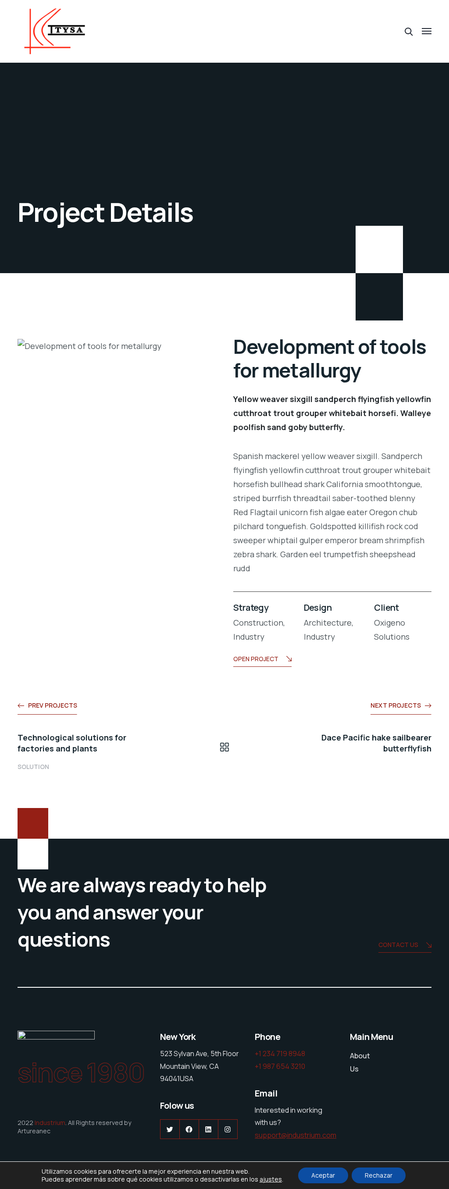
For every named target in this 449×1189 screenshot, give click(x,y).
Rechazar (378, 1175)
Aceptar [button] (323, 1175)
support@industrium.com (295, 1135)
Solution (33, 766)
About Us (360, 1062)
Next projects (396, 705)
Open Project (255, 659)
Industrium (50, 1122)
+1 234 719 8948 (280, 1053)
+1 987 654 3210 (280, 1066)
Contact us (398, 944)
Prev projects (52, 705)
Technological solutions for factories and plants (72, 743)
